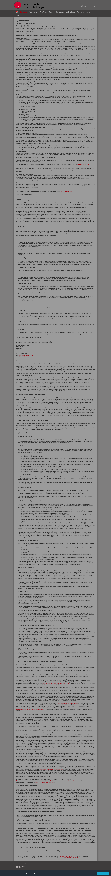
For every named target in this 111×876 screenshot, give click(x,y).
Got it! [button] (103, 873)
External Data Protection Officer (68, 856)
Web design (33, 12)
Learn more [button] (52, 873)
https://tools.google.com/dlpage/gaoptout (51, 769)
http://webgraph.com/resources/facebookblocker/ (30, 709)
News (88, 12)
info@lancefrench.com (87, 6)
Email (51, 12)
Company (23, 12)
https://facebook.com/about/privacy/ (67, 703)
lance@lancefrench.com (26, 355)
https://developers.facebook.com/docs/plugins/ (56, 683)
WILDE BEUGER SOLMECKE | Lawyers (73, 858)
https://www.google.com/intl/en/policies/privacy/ (29, 780)
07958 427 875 (84, 4)
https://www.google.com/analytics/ (44, 782)
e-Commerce (59, 12)
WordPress (43, 12)
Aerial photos (70, 12)
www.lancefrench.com (27, 356)
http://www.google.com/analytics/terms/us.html (62, 780)
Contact (19, 15)
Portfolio (80, 12)
